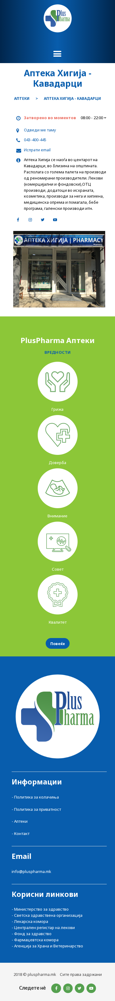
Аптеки (21, 98)
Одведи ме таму (40, 130)
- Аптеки (20, 821)
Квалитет (58, 622)
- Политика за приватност (36, 809)
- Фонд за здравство (32, 933)
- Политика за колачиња (35, 797)
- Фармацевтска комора (35, 939)
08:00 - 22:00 (92, 117)
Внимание (57, 516)
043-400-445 (35, 139)
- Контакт (20, 833)
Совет (57, 569)
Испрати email (37, 150)
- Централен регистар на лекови (43, 927)
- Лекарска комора (30, 921)
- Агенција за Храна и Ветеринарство (47, 946)
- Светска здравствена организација (47, 915)
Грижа (57, 409)
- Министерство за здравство (40, 909)
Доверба (57, 462)
